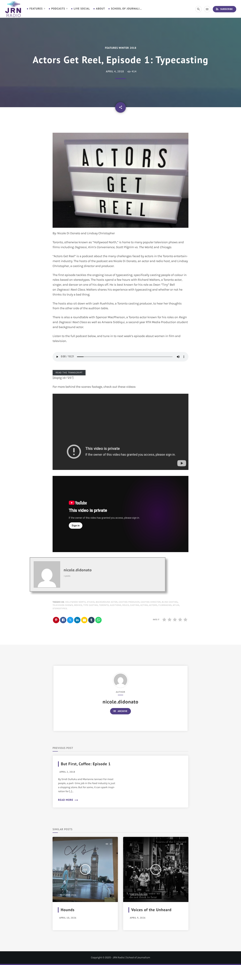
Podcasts (58, 8)
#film (176, 605)
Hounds (67, 909)
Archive (120, 711)
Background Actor (107, 602)
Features (36, 8)
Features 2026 (68, 895)
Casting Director (151, 602)
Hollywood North (75, 602)
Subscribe (224, 9)
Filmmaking (165, 605)
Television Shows (63, 605)
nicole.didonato (78, 570)
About (100, 8)
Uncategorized (139, 895)
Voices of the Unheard (151, 909)
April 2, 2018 (67, 771)
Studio (91, 602)
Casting (134, 605)
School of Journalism (127, 8)
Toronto (104, 605)
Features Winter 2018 (120, 48)
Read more (68, 800)
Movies (78, 605)
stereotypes (60, 608)
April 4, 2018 (115, 71)
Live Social (82, 8)
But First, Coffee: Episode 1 (86, 763)
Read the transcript (69, 372)
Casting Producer (129, 602)
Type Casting (90, 605)
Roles (125, 605)
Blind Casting (170, 602)
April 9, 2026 (138, 917)
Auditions (115, 605)
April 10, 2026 (67, 917)
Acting (144, 605)
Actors (153, 605)
